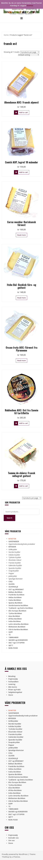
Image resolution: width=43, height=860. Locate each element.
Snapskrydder (13, 571)
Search (9, 518)
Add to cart (23, 112)
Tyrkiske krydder (14, 557)
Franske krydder (14, 563)
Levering (11, 684)
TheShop (5, 857)
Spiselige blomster (15, 579)
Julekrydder (12, 576)
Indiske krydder (14, 555)
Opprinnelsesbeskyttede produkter (21, 544)
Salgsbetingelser (15, 692)
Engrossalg (13, 679)
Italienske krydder (15, 565)
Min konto (12, 687)
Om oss (11, 840)
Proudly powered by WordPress (14, 854)
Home (6, 35)
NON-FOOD (13, 648)
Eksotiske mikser (14, 560)
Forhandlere (13, 681)
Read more (21, 235)
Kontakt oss (13, 838)
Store (10, 695)
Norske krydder (14, 552)
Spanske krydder (14, 568)
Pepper (11, 573)
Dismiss (30, 5)
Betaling (11, 676)
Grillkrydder (12, 549)
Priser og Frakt (14, 689)
